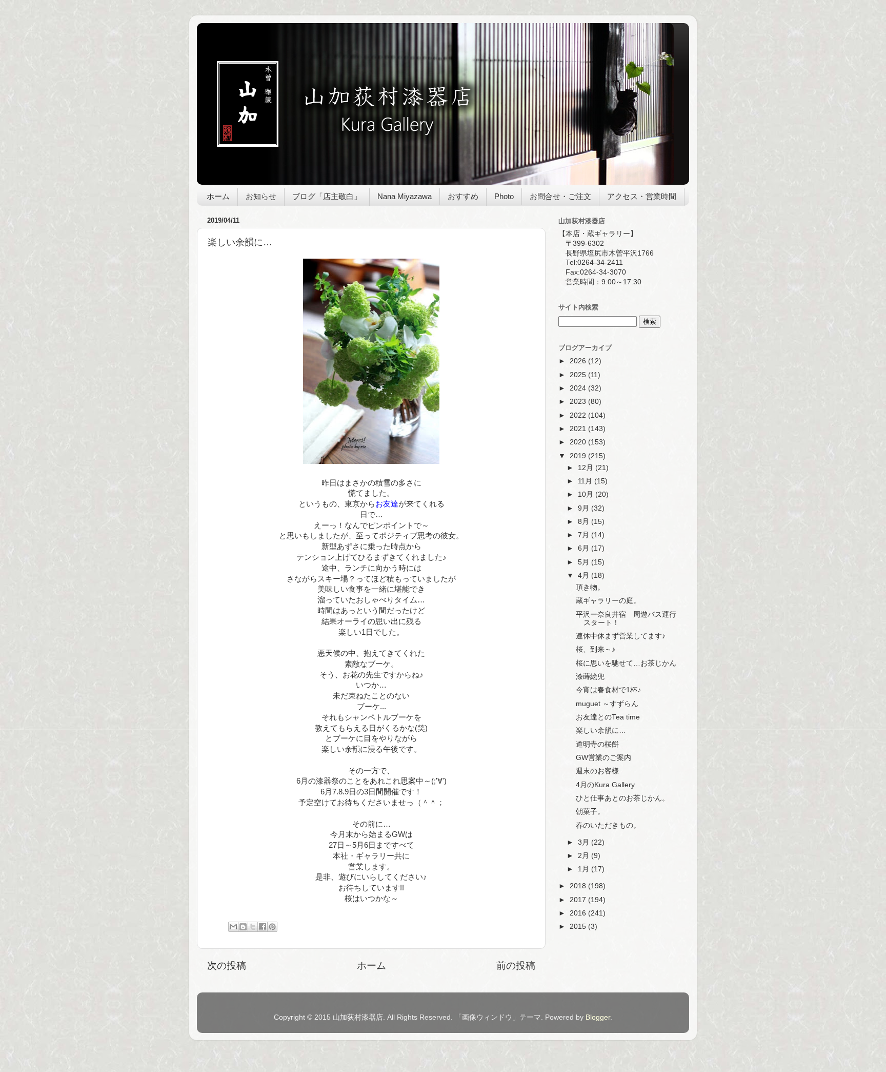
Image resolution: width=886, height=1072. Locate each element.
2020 (579, 442)
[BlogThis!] (243, 927)
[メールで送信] (233, 927)
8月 (584, 521)
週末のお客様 (597, 771)
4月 (584, 575)
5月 (584, 562)
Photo (504, 196)
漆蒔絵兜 (590, 676)
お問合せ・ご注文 (560, 196)
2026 (579, 361)
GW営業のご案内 (603, 758)
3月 (584, 842)
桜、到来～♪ (595, 649)
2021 (579, 429)
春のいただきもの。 (608, 825)
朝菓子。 (590, 811)
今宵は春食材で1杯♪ (608, 690)
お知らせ (261, 196)
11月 (586, 481)
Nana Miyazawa (404, 196)
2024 (579, 388)
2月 (584, 856)
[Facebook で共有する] (262, 927)
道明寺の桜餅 (597, 744)
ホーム (218, 196)
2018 (579, 886)
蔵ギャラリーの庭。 (608, 601)
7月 (584, 535)
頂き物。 (590, 587)
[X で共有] (253, 927)
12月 (586, 468)
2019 (579, 456)
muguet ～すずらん (607, 704)
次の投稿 (226, 965)
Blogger (598, 1017)
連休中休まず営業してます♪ (621, 636)
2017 (579, 900)
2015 (579, 926)
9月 (584, 508)
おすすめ (463, 196)
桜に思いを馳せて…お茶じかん (626, 663)
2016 (579, 913)
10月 (586, 494)
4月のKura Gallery (605, 785)
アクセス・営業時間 (641, 196)
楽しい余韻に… (601, 730)
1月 (584, 869)
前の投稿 (515, 965)
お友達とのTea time (608, 717)
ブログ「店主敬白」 (326, 196)
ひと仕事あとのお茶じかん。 (622, 798)
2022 (579, 415)
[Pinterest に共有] (272, 927)
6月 (584, 548)
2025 (579, 375)
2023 (579, 401)
